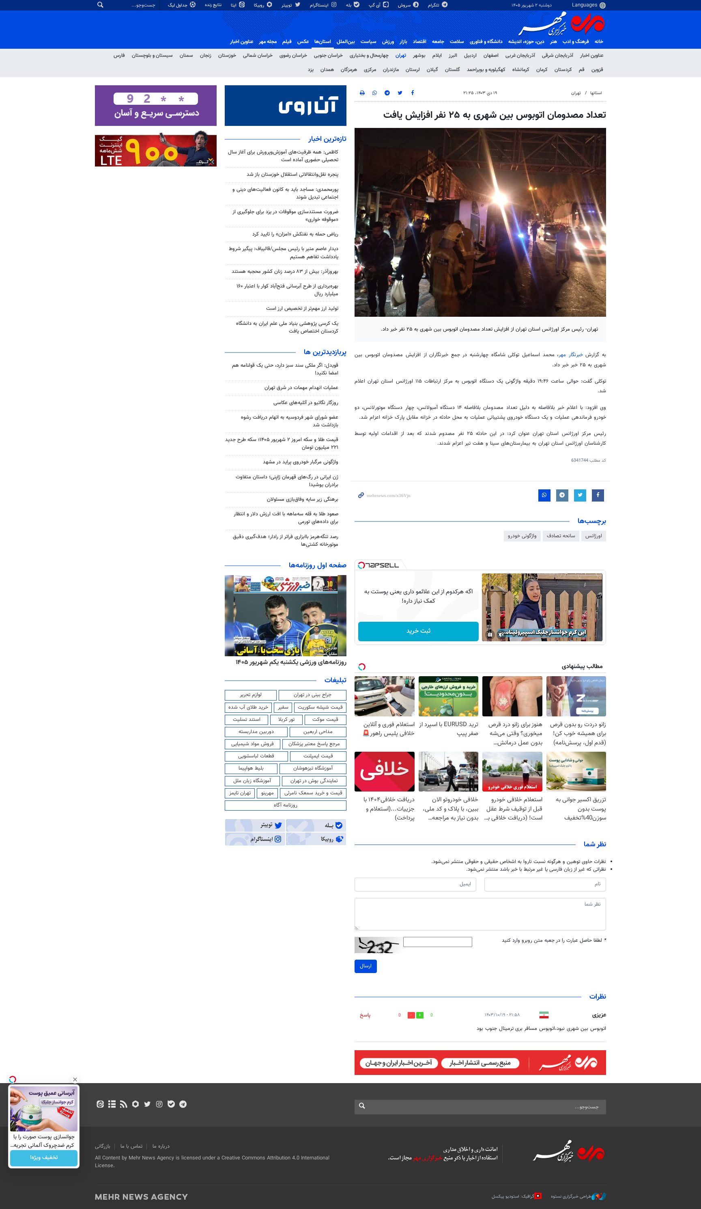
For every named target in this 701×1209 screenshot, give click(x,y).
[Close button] (75, 1079)
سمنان (186, 56)
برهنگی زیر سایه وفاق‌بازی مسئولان (302, 499)
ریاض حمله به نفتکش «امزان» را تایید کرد (295, 234)
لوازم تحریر (251, 695)
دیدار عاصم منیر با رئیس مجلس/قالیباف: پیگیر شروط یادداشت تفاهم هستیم (283, 253)
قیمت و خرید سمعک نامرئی (313, 793)
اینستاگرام (320, 5)
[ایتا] (100, 1105)
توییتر (287, 5)
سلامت (457, 42)
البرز (453, 56)
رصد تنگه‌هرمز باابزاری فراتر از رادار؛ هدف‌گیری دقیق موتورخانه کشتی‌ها (285, 541)
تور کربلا (286, 720)
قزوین (597, 70)
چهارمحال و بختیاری (369, 56)
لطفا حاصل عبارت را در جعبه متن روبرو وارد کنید (554, 941)
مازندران (391, 70)
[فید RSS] (123, 1105)
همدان (327, 70)
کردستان (563, 70)
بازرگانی (102, 1146)
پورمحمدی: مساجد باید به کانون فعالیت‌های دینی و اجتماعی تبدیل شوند (285, 193)
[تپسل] (361, 565)
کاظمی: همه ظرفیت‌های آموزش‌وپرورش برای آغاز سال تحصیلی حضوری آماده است (283, 156)
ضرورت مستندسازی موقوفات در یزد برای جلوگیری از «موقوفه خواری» (285, 216)
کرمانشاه (520, 70)
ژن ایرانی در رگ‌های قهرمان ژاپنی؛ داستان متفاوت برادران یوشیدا (287, 481)
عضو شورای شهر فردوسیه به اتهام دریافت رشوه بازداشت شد (289, 421)
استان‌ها (322, 42)
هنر (553, 42)
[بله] (171, 1105)
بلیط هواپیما (251, 768)
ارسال (366, 966)
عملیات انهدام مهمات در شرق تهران (301, 388)
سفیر (283, 707)
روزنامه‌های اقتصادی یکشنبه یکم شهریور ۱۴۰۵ (288, 662)
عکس (303, 42)
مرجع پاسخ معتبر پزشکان (314, 744)
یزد (311, 70)
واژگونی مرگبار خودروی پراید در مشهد (300, 462)
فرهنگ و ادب (576, 42)
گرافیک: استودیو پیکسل (513, 1196)
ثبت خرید (418, 631)
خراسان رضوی (293, 56)
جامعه (438, 42)
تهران (401, 56)
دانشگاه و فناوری (486, 42)
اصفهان (491, 56)
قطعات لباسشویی (256, 756)
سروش (405, 5)
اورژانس (593, 536)
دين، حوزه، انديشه (526, 42)
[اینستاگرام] (159, 1105)
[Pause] (490, 635)
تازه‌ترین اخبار (327, 139)
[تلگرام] (183, 1105)
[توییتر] (147, 1105)
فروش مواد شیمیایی (252, 744)
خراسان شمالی (258, 56)
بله (349, 5)
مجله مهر (268, 42)
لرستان (413, 70)
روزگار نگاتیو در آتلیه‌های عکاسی (305, 403)
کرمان (542, 70)
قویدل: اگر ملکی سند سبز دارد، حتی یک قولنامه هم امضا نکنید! (285, 369)
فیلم (287, 42)
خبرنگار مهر (572, 355)
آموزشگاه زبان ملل (252, 781)
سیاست (368, 42)
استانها (596, 93)
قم (582, 70)
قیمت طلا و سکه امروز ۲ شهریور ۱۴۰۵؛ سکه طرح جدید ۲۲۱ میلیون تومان (281, 444)
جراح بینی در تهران (312, 695)
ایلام (437, 56)
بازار (403, 42)
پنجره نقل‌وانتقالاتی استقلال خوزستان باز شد (292, 175)
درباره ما (161, 1146)
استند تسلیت (246, 720)
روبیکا (259, 5)
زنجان (205, 56)
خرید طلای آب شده (248, 707)
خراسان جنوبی (328, 56)
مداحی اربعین (318, 732)
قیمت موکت (325, 720)
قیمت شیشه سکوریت (320, 707)
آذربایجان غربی (520, 56)
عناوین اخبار (591, 56)
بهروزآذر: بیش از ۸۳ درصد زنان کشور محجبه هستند (285, 272)
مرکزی (370, 70)
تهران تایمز (240, 793)
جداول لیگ (178, 5)
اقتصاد (419, 42)
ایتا (234, 5)
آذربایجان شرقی (557, 56)
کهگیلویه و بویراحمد (486, 70)
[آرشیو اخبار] (112, 1105)
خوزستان (227, 56)
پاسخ (365, 1015)
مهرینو (267, 793)
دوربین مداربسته (256, 732)
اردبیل (470, 56)
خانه (599, 42)
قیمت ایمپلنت (318, 756)
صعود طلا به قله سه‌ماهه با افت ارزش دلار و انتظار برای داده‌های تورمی (286, 518)
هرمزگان (349, 70)
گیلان (432, 70)
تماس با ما (131, 1146)
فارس (119, 56)
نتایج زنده (214, 5)
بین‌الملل (346, 42)
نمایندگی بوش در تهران (314, 781)
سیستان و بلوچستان (152, 56)
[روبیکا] (136, 1105)
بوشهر (419, 56)
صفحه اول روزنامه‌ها (317, 565)
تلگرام (434, 5)
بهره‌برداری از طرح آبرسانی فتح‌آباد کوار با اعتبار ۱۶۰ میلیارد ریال (287, 290)
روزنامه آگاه (285, 805)
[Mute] (501, 635)
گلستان (452, 70)
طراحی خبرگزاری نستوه (571, 1196)
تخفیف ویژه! (44, 1158)
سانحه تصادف (561, 536)
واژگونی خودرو (522, 536)
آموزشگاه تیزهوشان (313, 768)
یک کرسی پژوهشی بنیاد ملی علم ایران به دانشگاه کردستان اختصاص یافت (287, 327)
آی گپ (375, 5)
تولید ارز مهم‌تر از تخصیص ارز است (302, 309)
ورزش (388, 42)
